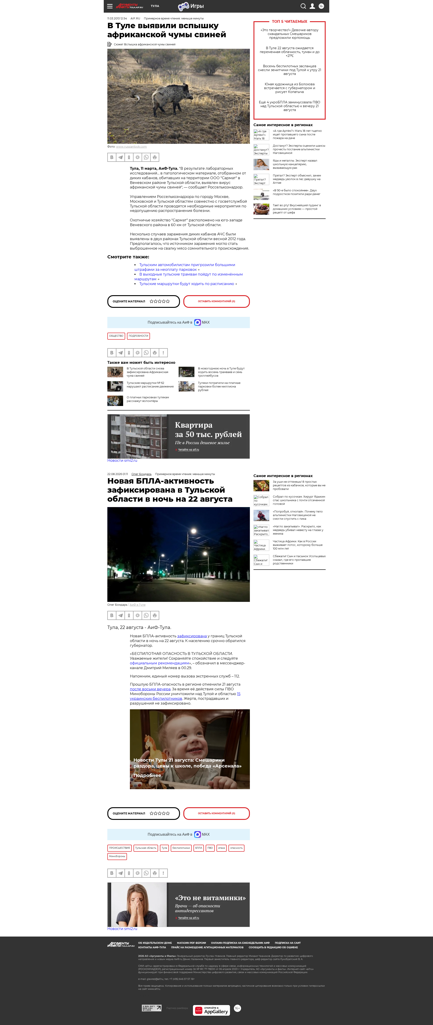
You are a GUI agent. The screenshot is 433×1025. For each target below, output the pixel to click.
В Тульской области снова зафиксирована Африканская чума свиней (147, 372)
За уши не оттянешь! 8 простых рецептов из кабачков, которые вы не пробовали (299, 485)
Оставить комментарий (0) (216, 301)
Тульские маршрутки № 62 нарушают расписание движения (150, 384)
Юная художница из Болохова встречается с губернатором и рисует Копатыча (289, 88)
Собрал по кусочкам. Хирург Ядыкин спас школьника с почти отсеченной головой (299, 500)
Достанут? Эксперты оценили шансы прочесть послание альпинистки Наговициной (299, 149)
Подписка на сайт (288, 943)
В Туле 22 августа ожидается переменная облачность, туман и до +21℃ (290, 52)
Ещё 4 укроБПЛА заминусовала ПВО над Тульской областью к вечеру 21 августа (289, 106)
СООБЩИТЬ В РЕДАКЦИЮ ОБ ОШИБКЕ (273, 947)
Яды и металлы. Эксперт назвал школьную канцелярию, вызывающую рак (295, 164)
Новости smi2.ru (122, 460)
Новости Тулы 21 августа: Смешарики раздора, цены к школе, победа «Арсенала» (188, 763)
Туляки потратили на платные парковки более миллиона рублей (219, 386)
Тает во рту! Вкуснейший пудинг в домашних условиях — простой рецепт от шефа (297, 209)
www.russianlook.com (131, 146)
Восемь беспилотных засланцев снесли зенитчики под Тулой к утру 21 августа (289, 70)
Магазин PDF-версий (191, 943)
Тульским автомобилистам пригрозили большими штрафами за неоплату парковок (184, 267)
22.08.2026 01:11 (117, 474)
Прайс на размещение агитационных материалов (207, 947)
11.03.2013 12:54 (117, 18)
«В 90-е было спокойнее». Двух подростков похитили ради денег (296, 192)
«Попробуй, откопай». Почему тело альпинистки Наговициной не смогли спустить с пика (298, 515)
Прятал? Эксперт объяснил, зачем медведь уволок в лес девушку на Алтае (297, 179)
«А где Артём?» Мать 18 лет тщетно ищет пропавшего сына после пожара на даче (297, 134)
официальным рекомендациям (159, 663)
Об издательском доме (155, 943)
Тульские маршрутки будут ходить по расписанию (186, 284)
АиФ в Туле (137, 604)
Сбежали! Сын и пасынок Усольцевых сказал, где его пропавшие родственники (299, 559)
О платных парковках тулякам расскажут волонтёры (148, 399)
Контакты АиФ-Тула (152, 947)
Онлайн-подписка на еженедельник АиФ (240, 943)
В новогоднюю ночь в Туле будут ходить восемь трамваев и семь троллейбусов (221, 372)
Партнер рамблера (177, 1008)
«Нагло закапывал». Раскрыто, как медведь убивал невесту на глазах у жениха (298, 530)
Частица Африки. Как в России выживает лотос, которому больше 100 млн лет (297, 545)
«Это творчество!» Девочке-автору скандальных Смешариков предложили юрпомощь (289, 34)
